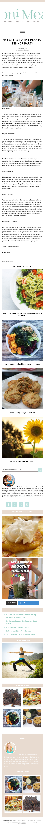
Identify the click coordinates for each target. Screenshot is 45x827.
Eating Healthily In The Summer (22, 461)
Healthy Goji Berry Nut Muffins (22, 413)
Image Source (6, 252)
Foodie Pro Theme (23, 820)
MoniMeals (22, 14)
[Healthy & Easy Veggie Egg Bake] (32, 697)
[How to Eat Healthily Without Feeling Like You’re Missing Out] (22, 289)
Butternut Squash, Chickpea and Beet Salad (22, 364)
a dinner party (34, 53)
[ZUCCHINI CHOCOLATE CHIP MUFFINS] (32, 718)
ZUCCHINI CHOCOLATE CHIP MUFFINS (20, 634)
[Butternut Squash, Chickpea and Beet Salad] (22, 340)
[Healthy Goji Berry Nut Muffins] (22, 388)
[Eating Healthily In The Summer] (22, 437)
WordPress (22, 823)
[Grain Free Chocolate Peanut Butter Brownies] (12, 697)
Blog (11, 261)
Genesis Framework (22, 822)
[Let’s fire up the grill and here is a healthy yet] (22, 536)
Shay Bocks (36, 820)
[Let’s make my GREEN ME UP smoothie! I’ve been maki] (22, 578)
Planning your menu (8, 177)
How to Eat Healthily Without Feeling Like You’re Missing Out (22, 314)
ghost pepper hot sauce (10, 123)
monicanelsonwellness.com (24, 496)
